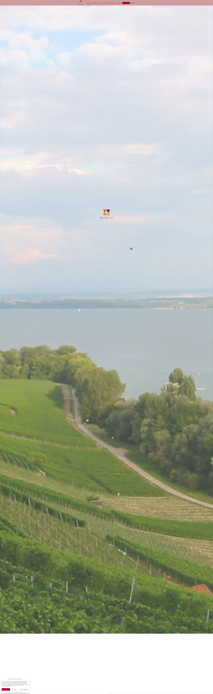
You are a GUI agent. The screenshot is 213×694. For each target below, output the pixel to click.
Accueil (89, 3)
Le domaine (105, 3)
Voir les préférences (24, 689)
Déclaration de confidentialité (18, 691)
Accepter (6, 689)
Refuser (14, 689)
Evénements (113, 3)
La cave (99, 3)
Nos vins (94, 3)
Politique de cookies (10, 691)
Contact (119, 3)
